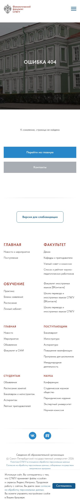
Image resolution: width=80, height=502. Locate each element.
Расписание (10, 466)
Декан (47, 415)
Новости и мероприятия (17, 415)
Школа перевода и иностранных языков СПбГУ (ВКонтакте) (59, 461)
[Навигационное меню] (73, 9)
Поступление (11, 421)
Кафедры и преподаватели (58, 421)
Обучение (14, 448)
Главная (12, 408)
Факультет (55, 408)
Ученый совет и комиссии (58, 427)
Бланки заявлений (13, 460)
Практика (9, 454)
